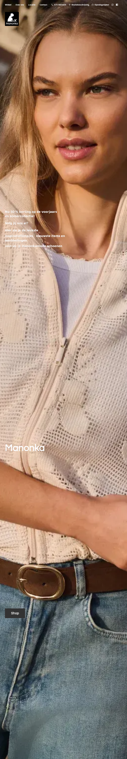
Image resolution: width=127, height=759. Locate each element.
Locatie (31, 5)
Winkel (8, 5)
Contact (43, 5)
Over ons (20, 5)
